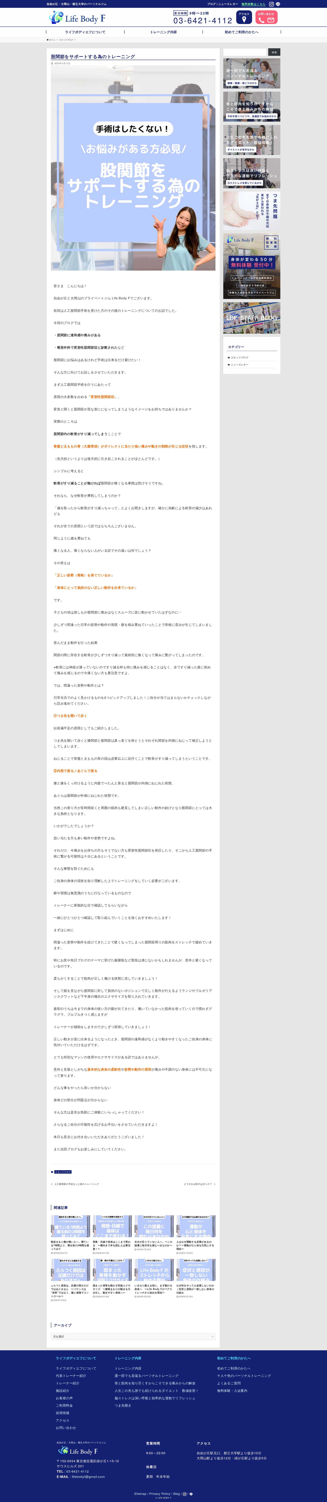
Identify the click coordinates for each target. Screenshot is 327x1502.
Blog (176, 1493)
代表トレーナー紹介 (71, 1375)
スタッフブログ (63, 1171)
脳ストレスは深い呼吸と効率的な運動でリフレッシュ (155, 1398)
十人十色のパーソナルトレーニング (244, 1375)
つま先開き (123, 1405)
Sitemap (140, 1493)
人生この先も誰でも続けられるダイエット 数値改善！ (157, 1390)
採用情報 (62, 1412)
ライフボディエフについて (76, 1358)
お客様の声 (64, 1398)
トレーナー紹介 (68, 1383)
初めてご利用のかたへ (234, 1358)
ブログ (211, 4)
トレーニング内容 (128, 1358)
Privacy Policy (159, 1493)
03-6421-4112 (203, 20)
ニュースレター (228, 4)
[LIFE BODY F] (77, 17)
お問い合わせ (66, 1427)
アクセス (62, 1420)
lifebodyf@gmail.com (88, 1476)
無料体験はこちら (254, 4)
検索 (274, 52)
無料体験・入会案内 (232, 1390)
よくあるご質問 (229, 1383)
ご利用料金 (64, 1405)
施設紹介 (62, 1390)
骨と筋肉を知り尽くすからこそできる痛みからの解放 (155, 1383)
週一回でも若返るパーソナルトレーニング (147, 1375)
